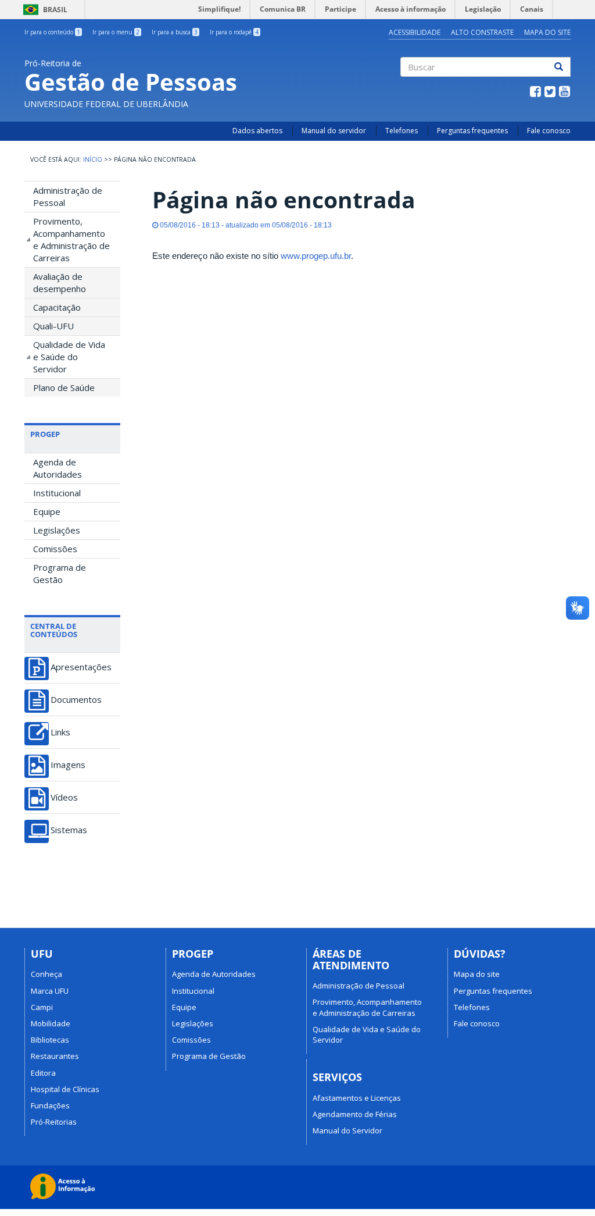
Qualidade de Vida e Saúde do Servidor (69, 357)
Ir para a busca (175, 32)
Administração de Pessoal (67, 196)
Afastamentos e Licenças (357, 1098)
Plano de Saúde (64, 387)
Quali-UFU (53, 326)
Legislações (56, 530)
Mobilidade (50, 1023)
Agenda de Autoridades (57, 468)
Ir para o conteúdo (52, 32)
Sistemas (69, 830)
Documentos (76, 699)
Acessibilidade (414, 32)
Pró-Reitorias (54, 1122)
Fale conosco (549, 131)
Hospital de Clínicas (65, 1089)
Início (92, 159)
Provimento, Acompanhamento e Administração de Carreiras (71, 239)
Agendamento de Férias (355, 1114)
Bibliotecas (50, 1039)
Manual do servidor (334, 131)
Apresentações (81, 667)
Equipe (46, 511)
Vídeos (64, 797)
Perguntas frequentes (472, 131)
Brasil (43, 10)
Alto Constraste (482, 32)
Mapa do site (477, 974)
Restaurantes (55, 1056)
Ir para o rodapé (234, 32)
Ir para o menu (115, 32)
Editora (43, 1073)
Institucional (57, 493)
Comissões (55, 548)
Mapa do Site (547, 32)
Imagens (68, 764)
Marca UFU (50, 991)
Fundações (50, 1105)
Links (60, 732)
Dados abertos (257, 131)
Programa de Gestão (59, 573)
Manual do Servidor (347, 1130)
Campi (42, 1007)
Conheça (46, 974)
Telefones (401, 131)
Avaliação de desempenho (59, 282)
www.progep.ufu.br (316, 256)
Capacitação (57, 307)
